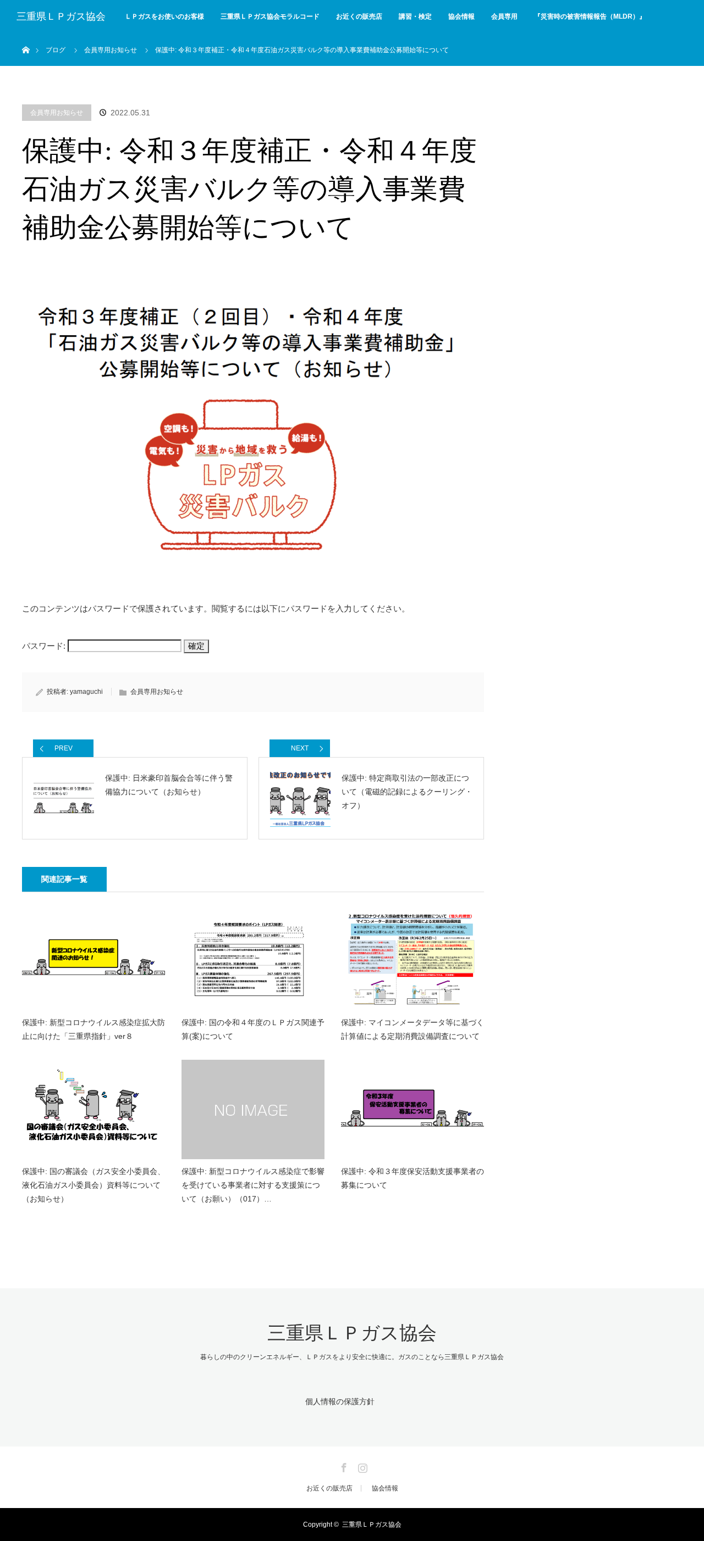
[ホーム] (25, 37)
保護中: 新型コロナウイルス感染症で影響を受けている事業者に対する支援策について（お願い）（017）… (253, 1185)
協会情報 (461, 16)
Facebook (342, 1465)
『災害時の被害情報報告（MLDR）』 (590, 16)
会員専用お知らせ (56, 112)
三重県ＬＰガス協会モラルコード (270, 16)
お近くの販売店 (359, 16)
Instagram (361, 1465)
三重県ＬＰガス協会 (61, 16)
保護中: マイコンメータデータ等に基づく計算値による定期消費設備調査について (412, 1029)
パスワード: (45, 645)
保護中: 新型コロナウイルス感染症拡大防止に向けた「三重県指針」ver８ (93, 1029)
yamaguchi (86, 692)
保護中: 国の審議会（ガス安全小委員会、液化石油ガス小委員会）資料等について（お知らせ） (93, 1185)
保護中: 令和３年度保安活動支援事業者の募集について (412, 1178)
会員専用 (504, 16)
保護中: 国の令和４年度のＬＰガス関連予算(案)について (253, 1029)
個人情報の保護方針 (340, 1401)
